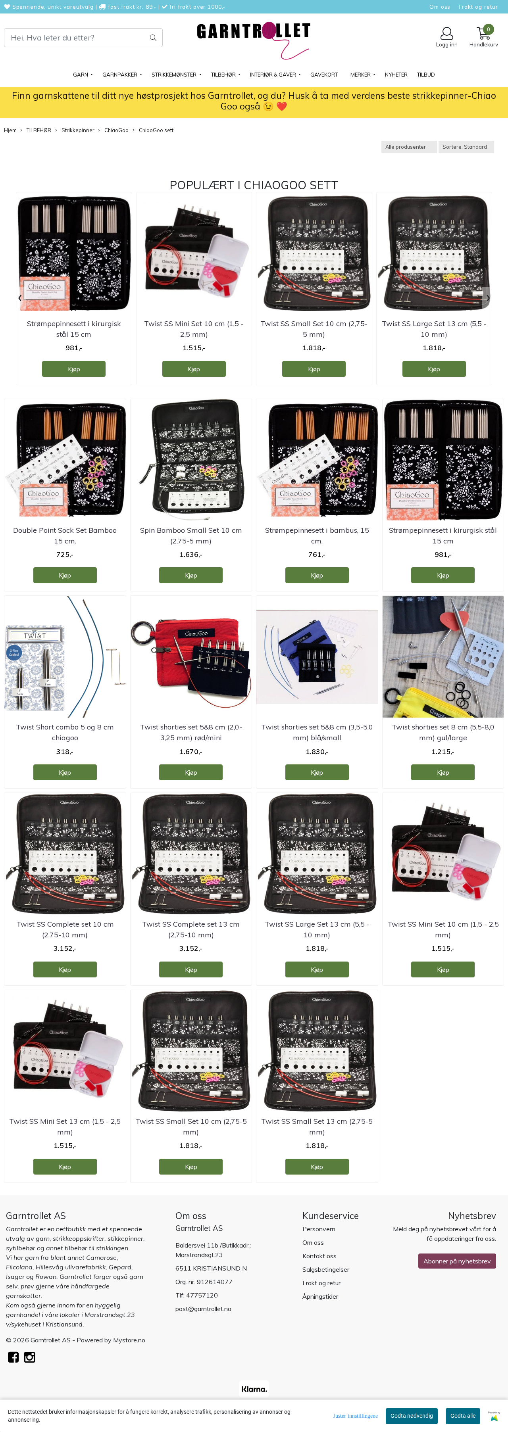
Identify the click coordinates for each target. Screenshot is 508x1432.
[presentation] (20, 298)
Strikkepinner (77, 130)
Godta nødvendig (412, 1416)
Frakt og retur (478, 6)
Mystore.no (129, 1340)
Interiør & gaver (273, 74)
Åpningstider (320, 1296)
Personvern (318, 1229)
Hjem (10, 130)
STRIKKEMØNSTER (175, 74)
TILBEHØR (224, 74)
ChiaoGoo (116, 130)
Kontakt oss (319, 1256)
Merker (361, 74)
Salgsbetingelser (325, 1269)
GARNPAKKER (120, 74)
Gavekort (324, 74)
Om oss (439, 6)
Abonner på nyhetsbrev (457, 1261)
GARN (81, 74)
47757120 (202, 1295)
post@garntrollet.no (203, 1309)
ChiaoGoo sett (155, 130)
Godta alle (462, 1416)
